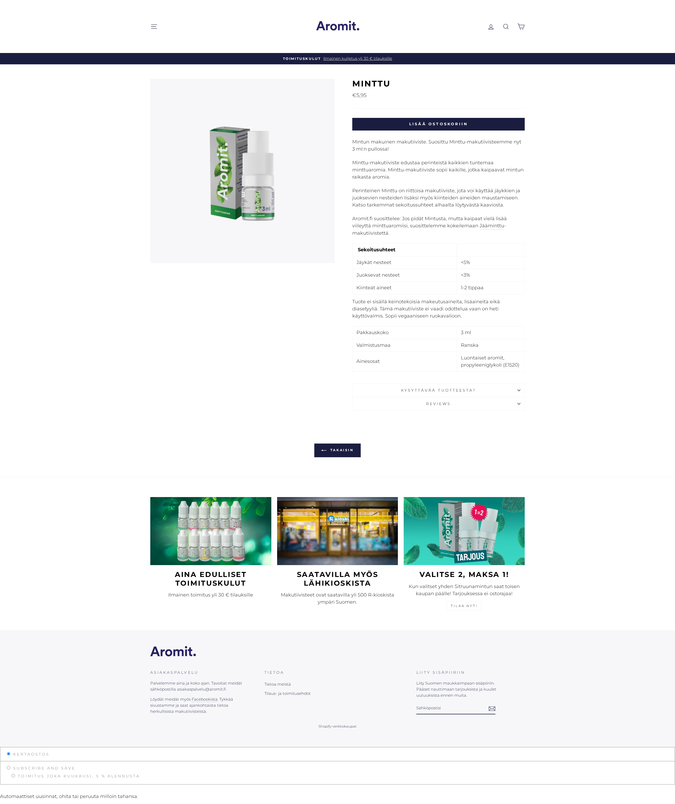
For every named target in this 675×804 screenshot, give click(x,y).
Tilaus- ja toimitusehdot (287, 693)
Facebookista (205, 699)
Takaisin (341, 450)
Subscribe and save (43, 768)
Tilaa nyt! (464, 606)
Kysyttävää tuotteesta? (438, 390)
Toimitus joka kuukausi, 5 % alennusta (78, 776)
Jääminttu (492, 226)
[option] (337, 59)
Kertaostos (30, 754)
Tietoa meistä (277, 684)
